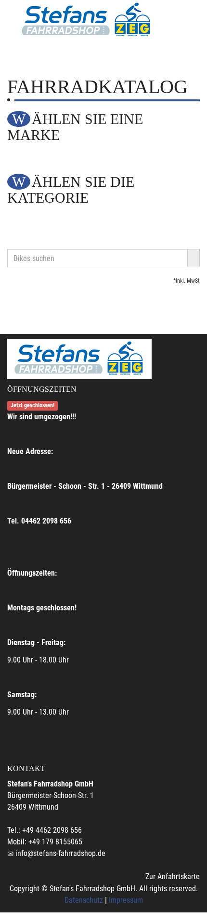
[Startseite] (86, 20)
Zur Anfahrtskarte (172, 876)
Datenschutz (84, 900)
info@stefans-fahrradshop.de (60, 853)
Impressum (126, 900)
